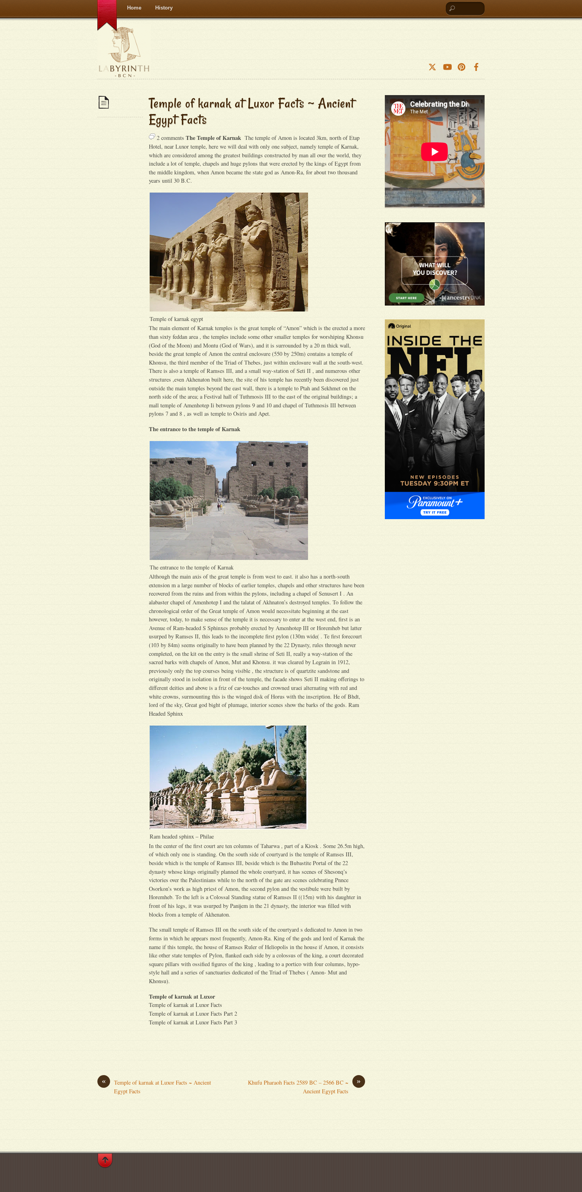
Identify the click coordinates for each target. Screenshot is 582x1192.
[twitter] (432, 64)
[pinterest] (461, 64)
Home (134, 8)
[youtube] (447, 64)
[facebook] (476, 64)
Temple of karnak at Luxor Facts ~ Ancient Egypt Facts (251, 111)
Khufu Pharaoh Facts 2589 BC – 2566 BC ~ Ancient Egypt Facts (304, 1086)
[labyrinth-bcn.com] (124, 71)
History (164, 8)
